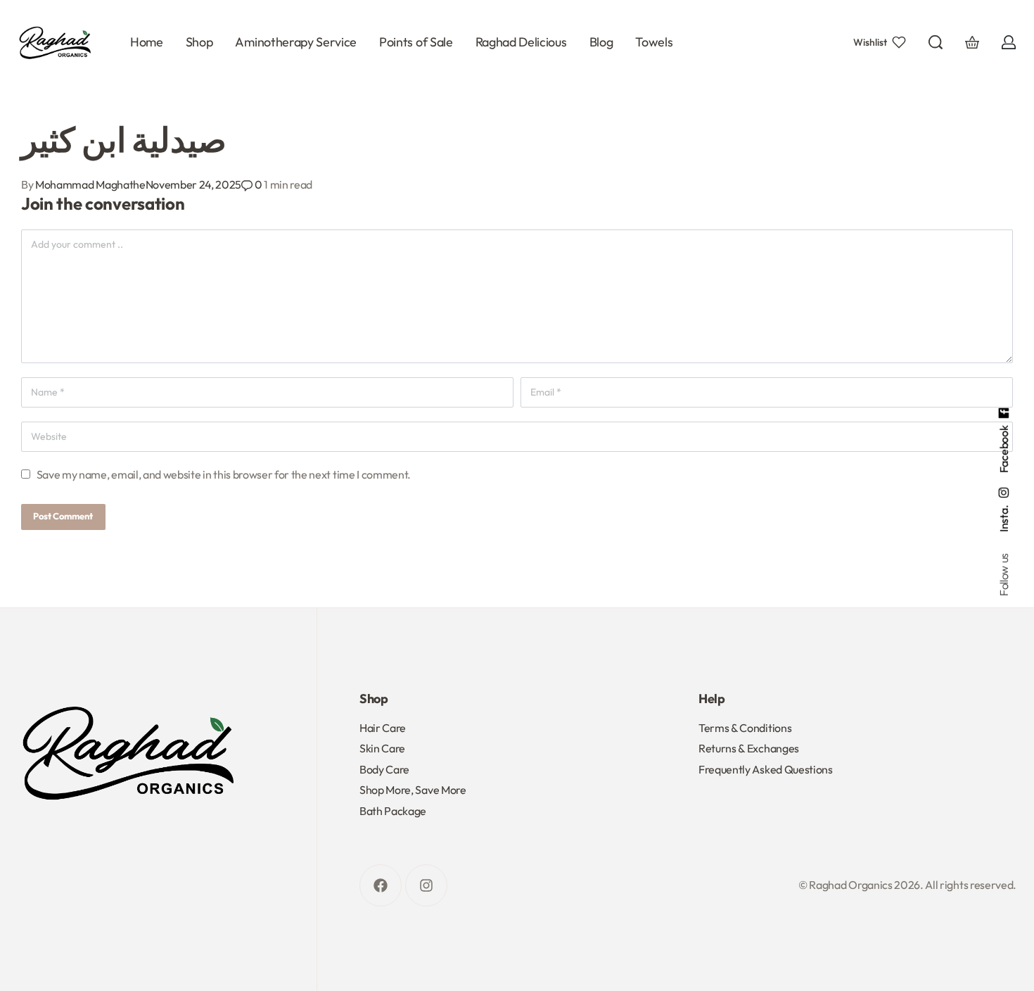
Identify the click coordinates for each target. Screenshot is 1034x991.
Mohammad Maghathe (90, 184)
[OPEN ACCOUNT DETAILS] (1008, 42)
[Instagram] (426, 885)
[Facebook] (380, 885)
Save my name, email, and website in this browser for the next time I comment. (224, 474)
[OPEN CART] (972, 42)
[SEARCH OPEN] (935, 42)
